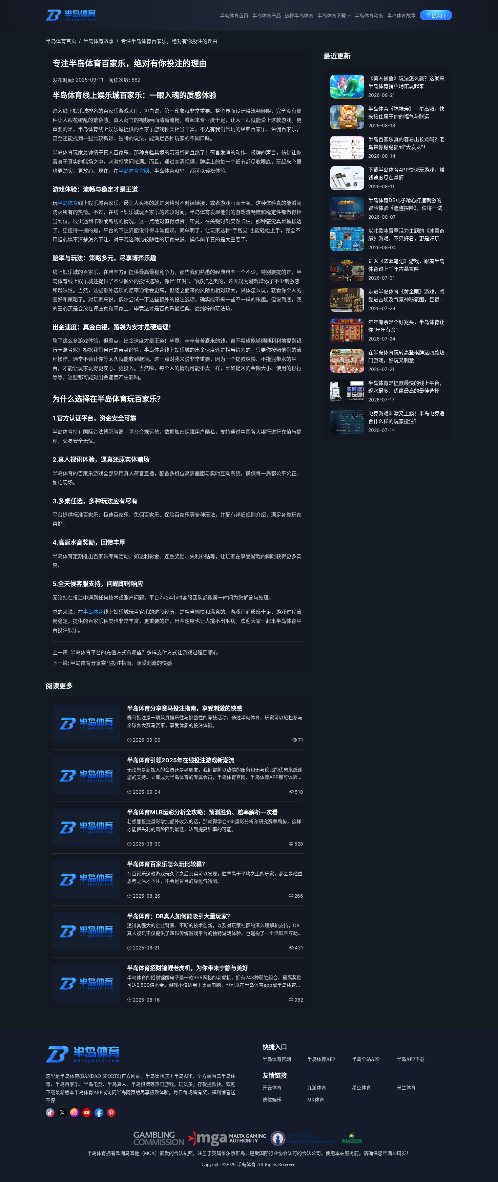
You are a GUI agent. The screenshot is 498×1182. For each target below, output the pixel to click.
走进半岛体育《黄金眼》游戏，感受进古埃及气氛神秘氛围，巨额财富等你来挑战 (406, 295)
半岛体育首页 (234, 15)
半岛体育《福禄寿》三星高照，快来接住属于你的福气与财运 (406, 113)
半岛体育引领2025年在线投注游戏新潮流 (180, 760)
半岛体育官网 (134, 171)
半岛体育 (68, 203)
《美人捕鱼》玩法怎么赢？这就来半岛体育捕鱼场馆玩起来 (406, 82)
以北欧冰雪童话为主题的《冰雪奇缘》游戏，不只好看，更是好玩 (406, 234)
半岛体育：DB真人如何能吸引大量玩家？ (180, 916)
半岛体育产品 (266, 15)
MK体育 (315, 1099)
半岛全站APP (366, 1059)
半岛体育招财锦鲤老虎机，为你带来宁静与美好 (187, 968)
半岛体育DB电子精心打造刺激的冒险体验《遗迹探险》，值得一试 (405, 204)
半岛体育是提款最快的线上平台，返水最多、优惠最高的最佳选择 (406, 387)
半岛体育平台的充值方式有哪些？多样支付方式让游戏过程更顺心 (144, 652)
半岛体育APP (321, 1059)
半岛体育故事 (401, 15)
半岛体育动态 (369, 15)
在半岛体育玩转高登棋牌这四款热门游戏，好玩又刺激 (406, 356)
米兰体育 (406, 1087)
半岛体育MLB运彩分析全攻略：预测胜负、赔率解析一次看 (202, 812)
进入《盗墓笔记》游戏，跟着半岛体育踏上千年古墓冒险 (406, 265)
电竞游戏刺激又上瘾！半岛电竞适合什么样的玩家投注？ (406, 417)
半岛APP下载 (410, 1059)
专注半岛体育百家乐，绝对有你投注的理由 (169, 41)
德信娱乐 (272, 1099)
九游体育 (316, 1087)
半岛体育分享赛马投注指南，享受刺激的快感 (121, 663)
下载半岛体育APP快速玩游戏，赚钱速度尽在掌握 (406, 174)
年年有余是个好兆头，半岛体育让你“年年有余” (406, 326)
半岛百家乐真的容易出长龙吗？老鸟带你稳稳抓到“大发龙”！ (406, 143)
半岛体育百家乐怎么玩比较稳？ (167, 864)
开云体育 (272, 1087)
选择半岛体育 (299, 15)
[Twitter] (62, 1112)
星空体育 (361, 1087)
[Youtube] (86, 1112)
